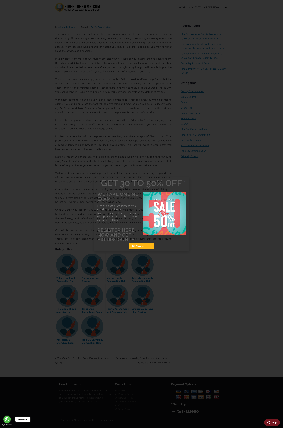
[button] (185, 181)
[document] (141, 214)
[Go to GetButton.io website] (7, 425)
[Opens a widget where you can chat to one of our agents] (272, 423)
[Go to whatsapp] (7, 419)
